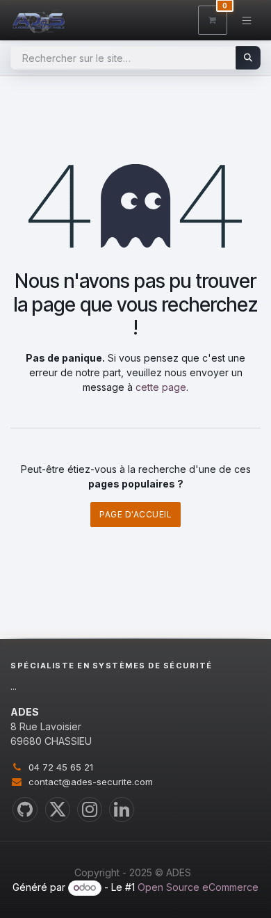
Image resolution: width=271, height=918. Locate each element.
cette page (161, 387)
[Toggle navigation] (247, 19)
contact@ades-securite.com (90, 781)
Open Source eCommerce (198, 887)
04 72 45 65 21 (60, 767)
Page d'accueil (135, 514)
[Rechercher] (248, 58)
